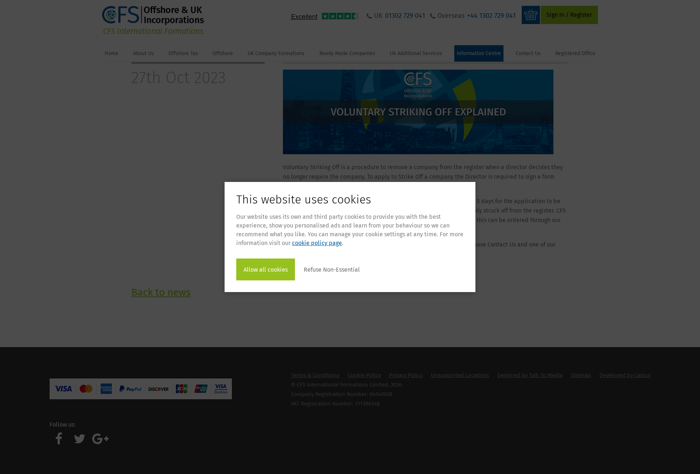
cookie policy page (317, 243)
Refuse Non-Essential (332, 269)
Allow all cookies (266, 269)
